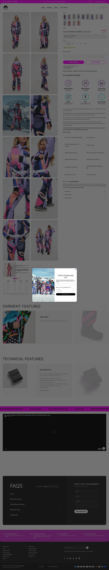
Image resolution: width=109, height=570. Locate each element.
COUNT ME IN (66, 294)
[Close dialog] (75, 269)
